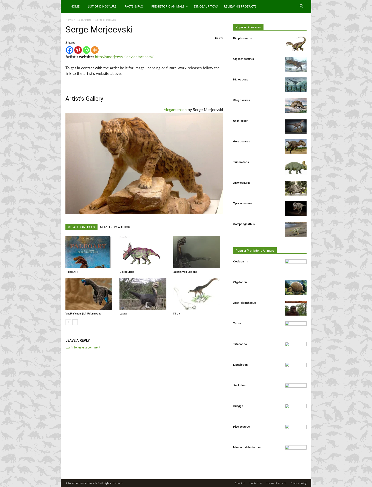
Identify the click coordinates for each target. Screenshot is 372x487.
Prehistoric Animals (167, 6)
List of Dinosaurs (102, 6)
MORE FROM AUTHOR (115, 227)
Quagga (238, 406)
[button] (301, 7)
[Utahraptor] (296, 126)
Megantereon (175, 110)
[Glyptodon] (296, 287)
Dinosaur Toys (206, 6)
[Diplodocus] (296, 84)
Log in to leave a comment (82, 347)
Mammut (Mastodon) (246, 447)
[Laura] (144, 294)
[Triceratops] (296, 167)
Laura (123, 313)
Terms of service (276, 483)
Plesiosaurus (241, 426)
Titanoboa (240, 344)
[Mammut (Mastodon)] (296, 452)
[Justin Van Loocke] (198, 252)
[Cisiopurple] (144, 252)
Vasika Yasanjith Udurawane (83, 313)
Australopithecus (244, 302)
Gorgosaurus (241, 141)
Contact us (256, 483)
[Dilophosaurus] (296, 43)
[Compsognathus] (296, 229)
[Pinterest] (78, 50)
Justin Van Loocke (185, 271)
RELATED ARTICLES (81, 227)
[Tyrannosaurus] (296, 208)
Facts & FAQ (134, 6)
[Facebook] (69, 50)
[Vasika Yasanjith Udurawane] (90, 294)
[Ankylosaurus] (296, 188)
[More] (95, 50)
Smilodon (239, 385)
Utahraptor (240, 120)
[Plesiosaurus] (296, 432)
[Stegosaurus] (296, 105)
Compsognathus (244, 224)
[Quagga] (296, 411)
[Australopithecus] (296, 308)
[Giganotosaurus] (296, 64)
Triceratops (241, 162)
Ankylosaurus (241, 182)
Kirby (176, 313)
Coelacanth (240, 261)
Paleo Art (71, 271)
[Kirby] (198, 294)
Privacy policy (298, 483)
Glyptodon (240, 282)
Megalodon (240, 364)
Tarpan (237, 323)
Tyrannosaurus (242, 203)
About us (240, 483)
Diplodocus (240, 79)
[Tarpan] (296, 328)
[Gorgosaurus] (296, 146)
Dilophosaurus (242, 38)
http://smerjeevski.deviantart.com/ (124, 57)
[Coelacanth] (296, 266)
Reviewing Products (240, 6)
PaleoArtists (84, 20)
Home (75, 6)
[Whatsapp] (86, 50)
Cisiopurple (126, 271)
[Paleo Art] (90, 252)
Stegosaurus (241, 100)
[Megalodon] (296, 370)
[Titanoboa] (296, 349)
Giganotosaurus (243, 58)
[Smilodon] (296, 390)
